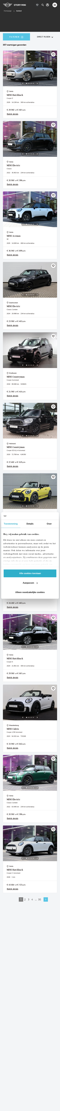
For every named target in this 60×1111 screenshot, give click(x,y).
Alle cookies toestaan (30, 573)
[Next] (37, 83)
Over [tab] (49, 523)
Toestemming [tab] (11, 523)
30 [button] (39, 899)
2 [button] (25, 899)
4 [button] (32, 899)
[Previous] (23, 83)
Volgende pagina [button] (46, 899)
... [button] (36, 899)
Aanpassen (28, 583)
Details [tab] (30, 523)
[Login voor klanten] (47, 4)
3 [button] (28, 899)
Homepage (8, 11)
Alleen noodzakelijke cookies (30, 592)
